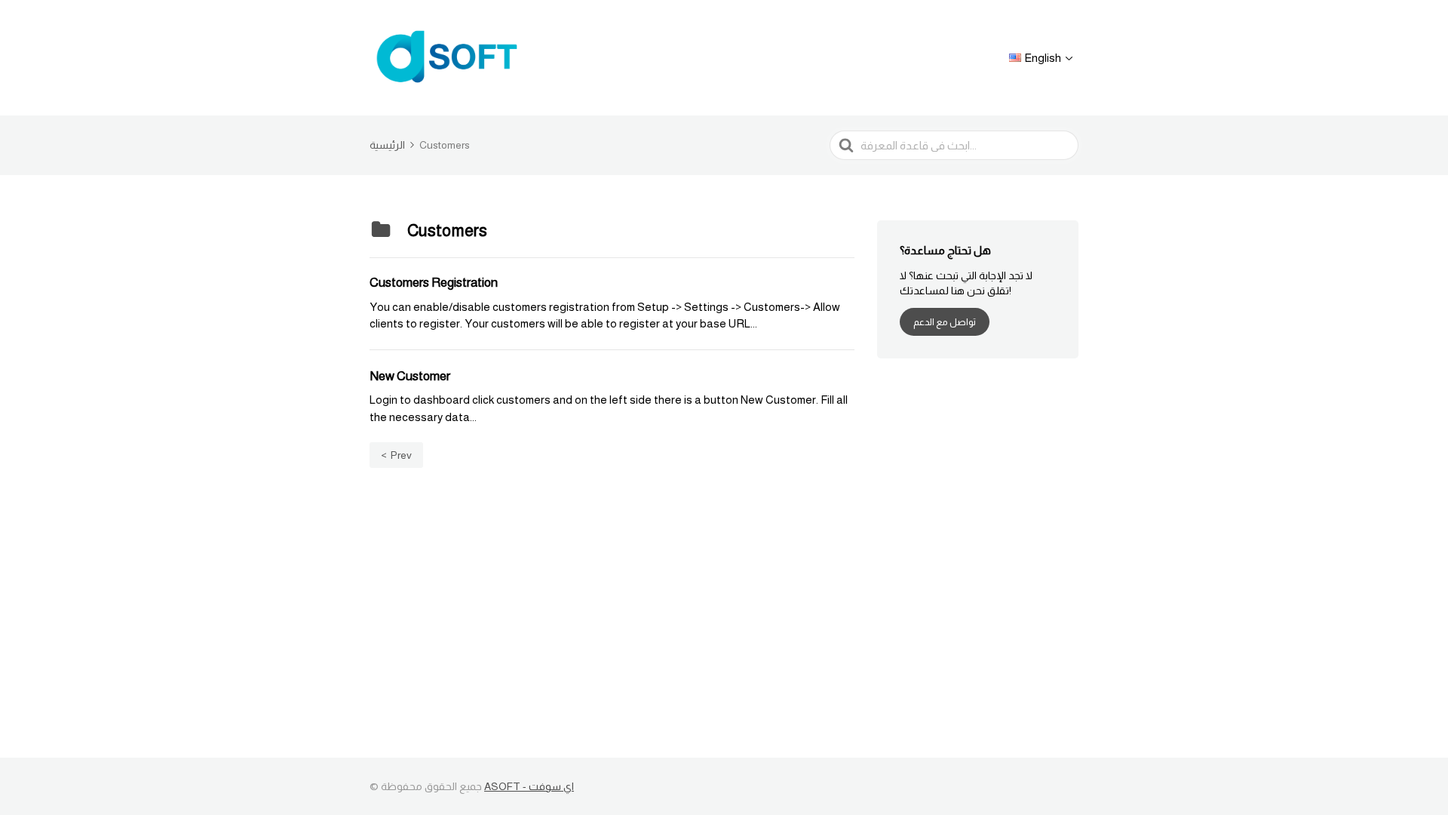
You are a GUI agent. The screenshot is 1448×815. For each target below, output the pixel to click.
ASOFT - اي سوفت (529, 786)
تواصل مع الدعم (944, 322)
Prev (401, 455)
